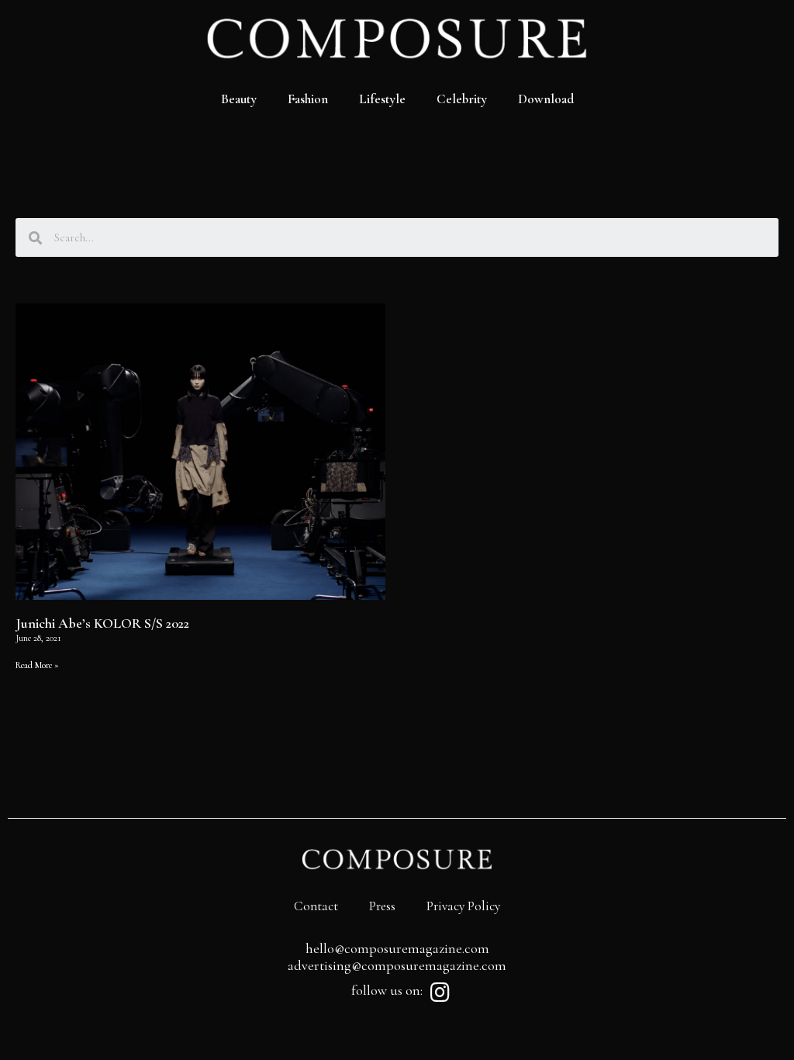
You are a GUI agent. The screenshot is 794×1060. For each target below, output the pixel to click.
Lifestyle (382, 99)
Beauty (239, 99)
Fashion (308, 99)
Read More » (37, 665)
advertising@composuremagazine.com (397, 965)
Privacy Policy (463, 906)
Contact (316, 906)
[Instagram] (440, 992)
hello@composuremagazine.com (397, 948)
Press (382, 906)
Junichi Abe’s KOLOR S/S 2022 (102, 623)
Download (546, 99)
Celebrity (462, 99)
